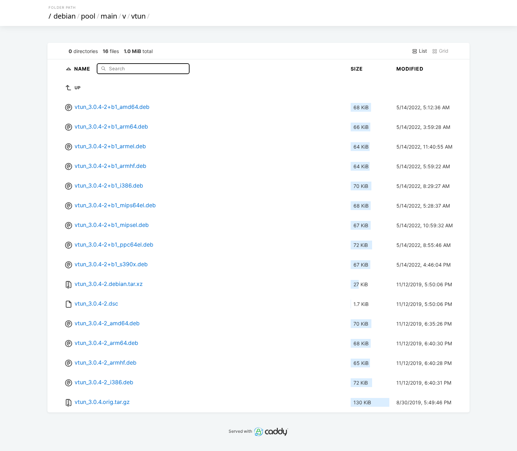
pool (88, 16)
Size (357, 69)
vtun (138, 16)
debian (64, 16)
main (109, 16)
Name (83, 68)
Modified (409, 69)
